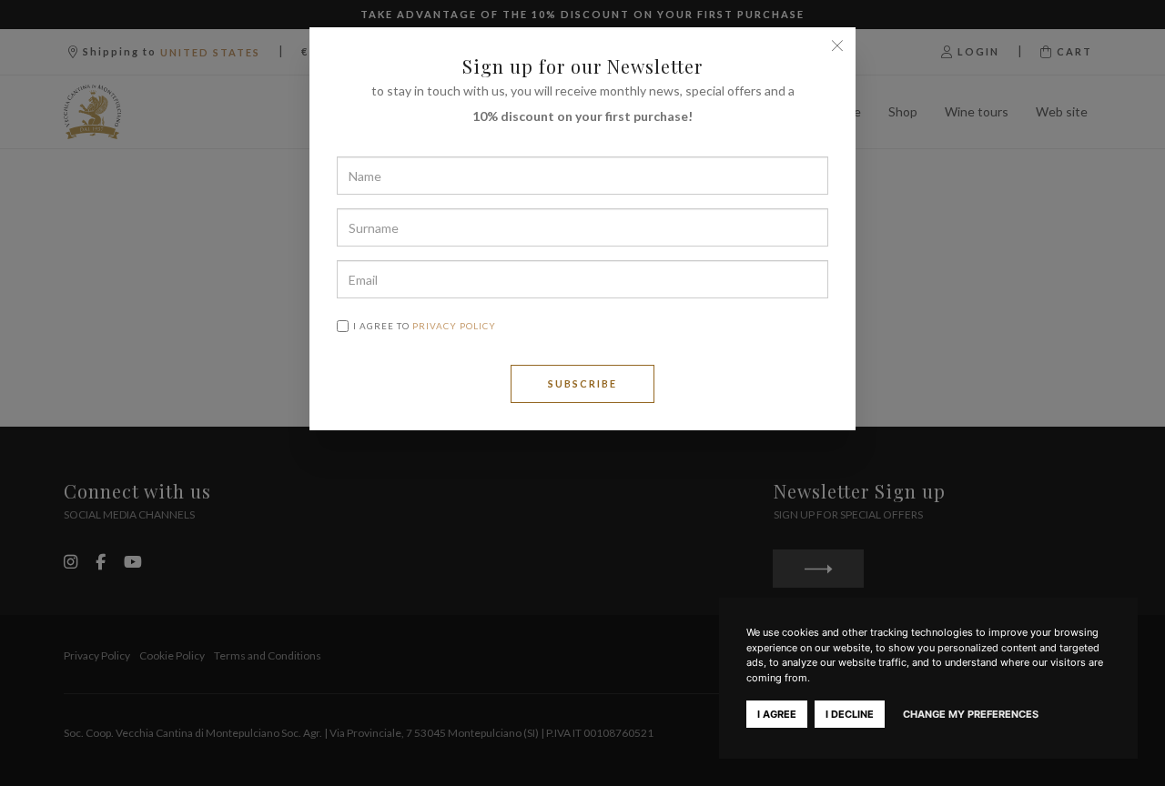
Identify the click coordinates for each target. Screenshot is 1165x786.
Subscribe (582, 383)
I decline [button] (850, 714)
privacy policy (454, 325)
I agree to (424, 325)
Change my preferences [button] (970, 714)
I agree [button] (776, 714)
